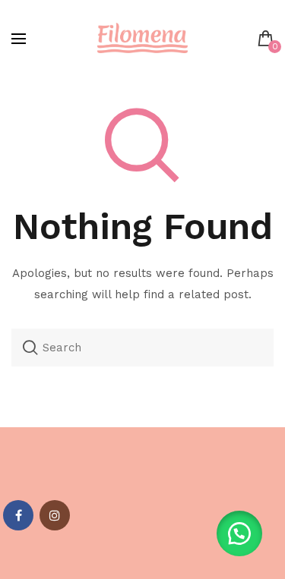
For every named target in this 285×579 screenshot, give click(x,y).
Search (30, 348)
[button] (239, 533)
